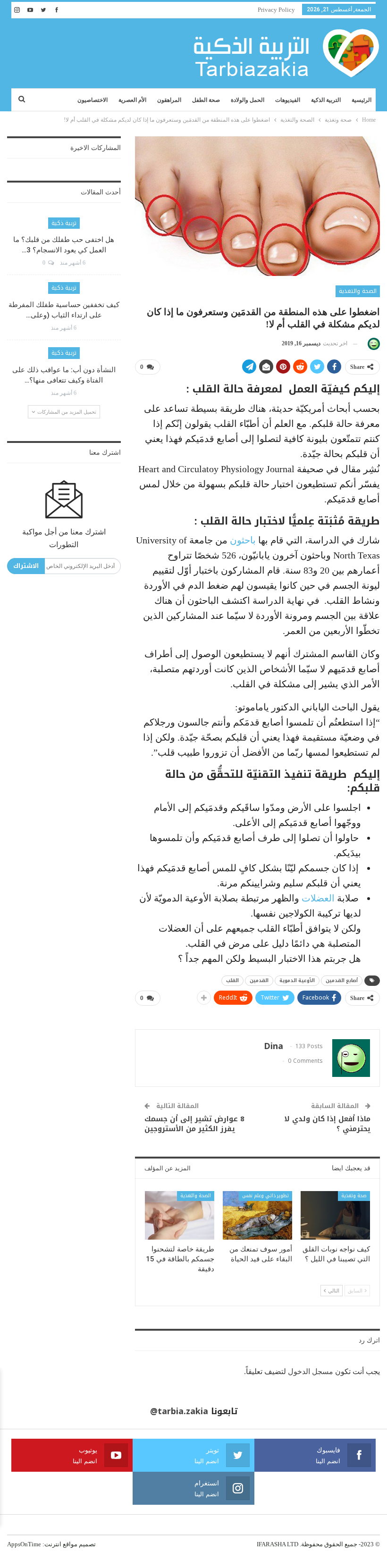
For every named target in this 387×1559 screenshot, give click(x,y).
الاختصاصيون (92, 100)
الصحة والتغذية (358, 291)
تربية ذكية (63, 223)
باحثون (243, 540)
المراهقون (169, 100)
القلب (232, 980)
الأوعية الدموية (297, 980)
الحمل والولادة (247, 100)
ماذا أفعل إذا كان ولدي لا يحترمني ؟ (327, 1123)
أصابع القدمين (342, 980)
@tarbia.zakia (179, 1411)
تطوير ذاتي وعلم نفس (265, 1195)
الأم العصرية (132, 100)
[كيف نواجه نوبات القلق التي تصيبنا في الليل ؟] (335, 1215)
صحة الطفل (206, 100)
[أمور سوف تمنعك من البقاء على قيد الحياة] (257, 1215)
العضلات (318, 898)
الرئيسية (361, 100)
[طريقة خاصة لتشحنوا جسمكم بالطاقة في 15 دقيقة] (179, 1215)
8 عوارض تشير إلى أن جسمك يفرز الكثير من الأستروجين (194, 1123)
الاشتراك (26, 566)
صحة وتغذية (354, 1195)
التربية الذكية (326, 100)
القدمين (259, 980)
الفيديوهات (287, 100)
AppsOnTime (24, 1544)
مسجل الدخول (310, 1371)
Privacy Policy (276, 9)
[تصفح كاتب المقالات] (372, 343)
